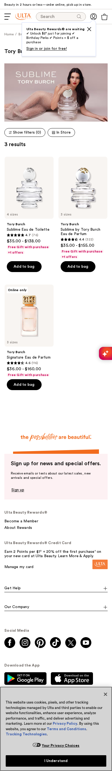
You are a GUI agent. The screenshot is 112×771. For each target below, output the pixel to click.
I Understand (56, 761)
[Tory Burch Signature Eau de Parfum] (29, 331)
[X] (89, 29)
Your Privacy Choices (61, 745)
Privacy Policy (65, 723)
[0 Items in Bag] (104, 16)
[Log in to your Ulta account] (93, 16)
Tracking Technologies (26, 734)
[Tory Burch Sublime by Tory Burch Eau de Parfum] (82, 208)
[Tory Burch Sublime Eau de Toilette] (29, 206)
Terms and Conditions (66, 729)
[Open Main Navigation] (7, 16)
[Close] (105, 694)
